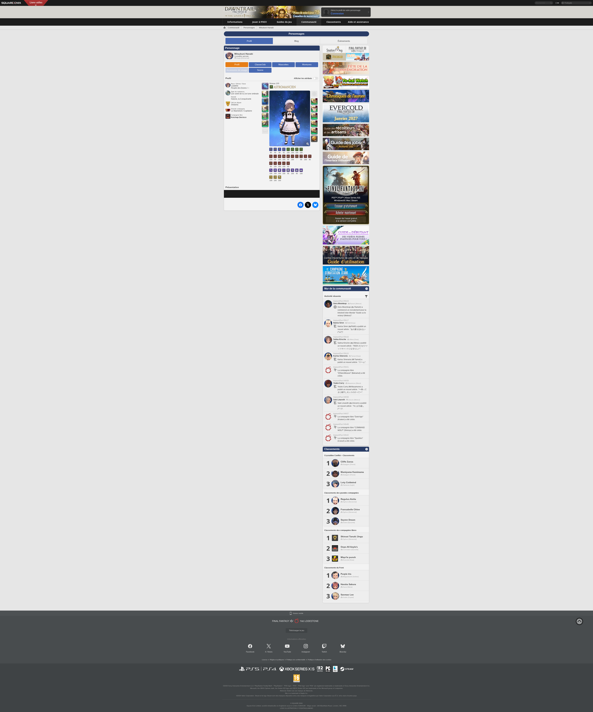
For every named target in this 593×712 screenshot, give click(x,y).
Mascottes (283, 64)
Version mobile (298, 613)
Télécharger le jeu (296, 630)
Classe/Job (260, 64)
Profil (249, 41)
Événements (344, 41)
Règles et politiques (277, 660)
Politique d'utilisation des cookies (319, 660)
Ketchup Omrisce (238, 117)
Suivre (260, 70)
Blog (296, 41)
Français (568, 3)
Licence (264, 660)
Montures (306, 64)
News (270, 652)
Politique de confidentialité (295, 660)
